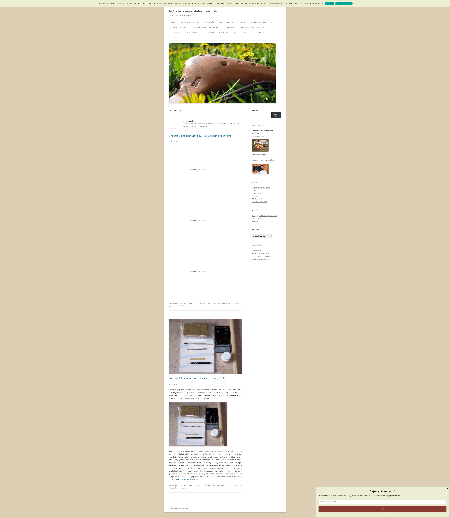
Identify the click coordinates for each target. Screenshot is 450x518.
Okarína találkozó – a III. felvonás (207, 27)
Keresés (255, 111)
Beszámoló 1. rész (258, 133)
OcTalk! (254, 196)
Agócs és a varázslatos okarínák (193, 11)
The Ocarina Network (259, 202)
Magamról (248, 33)
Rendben (329, 3)
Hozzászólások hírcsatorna (261, 256)
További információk (343, 3)
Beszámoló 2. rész (258, 136)
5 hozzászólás (173, 384)
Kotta (236, 33)
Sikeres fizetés (230, 27)
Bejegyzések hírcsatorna (260, 253)
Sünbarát (255, 221)
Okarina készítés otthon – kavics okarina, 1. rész (197, 378)
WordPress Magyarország (261, 259)
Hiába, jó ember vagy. (227, 22)
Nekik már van (209, 33)
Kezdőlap (172, 22)
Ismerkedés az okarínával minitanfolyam (255, 22)
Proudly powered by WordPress (179, 508)
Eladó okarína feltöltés (189, 22)
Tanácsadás (173, 38)
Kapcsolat (261, 33)
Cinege (171, 110)
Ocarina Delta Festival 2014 (179, 27)
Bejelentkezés (256, 251)
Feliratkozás (209, 22)
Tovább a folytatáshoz (190, 479)
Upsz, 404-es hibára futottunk (252, 27)
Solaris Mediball (257, 219)
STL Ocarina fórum (258, 199)
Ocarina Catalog (257, 190)
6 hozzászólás (173, 141)
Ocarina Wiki (256, 193)
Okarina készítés (225, 303)
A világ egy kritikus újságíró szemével (264, 216)
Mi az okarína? (174, 33)
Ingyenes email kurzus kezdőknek (263, 160)
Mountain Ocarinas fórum (261, 188)
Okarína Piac (224, 33)
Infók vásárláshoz (192, 33)
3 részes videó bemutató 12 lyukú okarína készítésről (200, 135)
